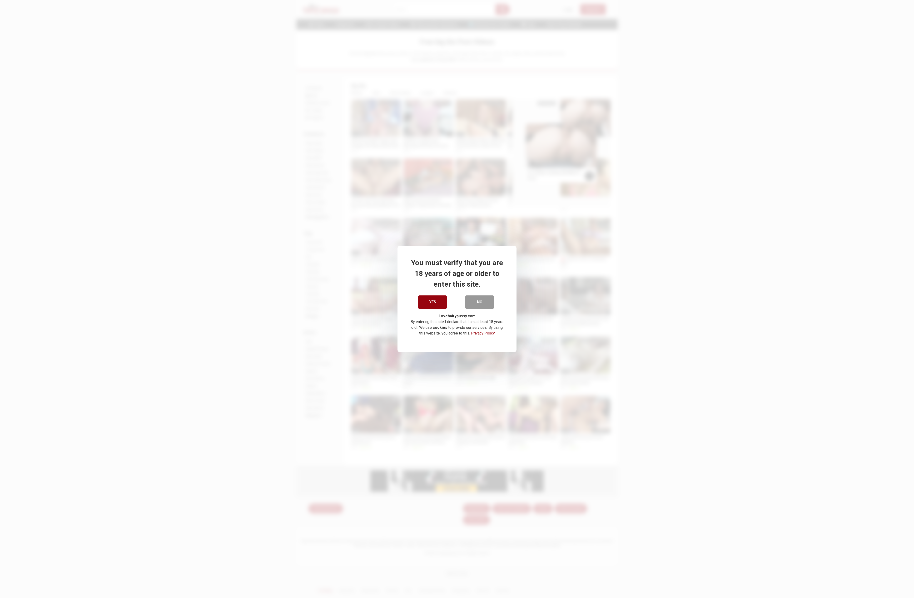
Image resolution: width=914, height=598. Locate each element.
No (479, 302)
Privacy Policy (483, 333)
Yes (432, 302)
